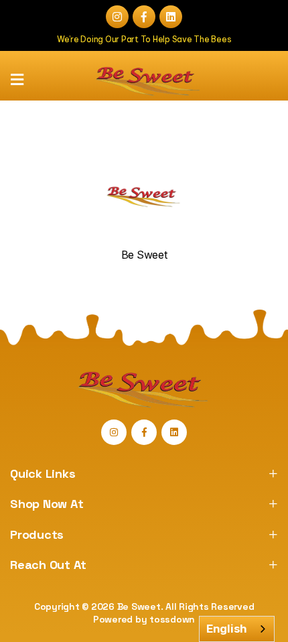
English (226, 628)
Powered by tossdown (144, 619)
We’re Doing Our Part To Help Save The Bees (144, 39)
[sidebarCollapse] (17, 80)
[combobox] (237, 629)
